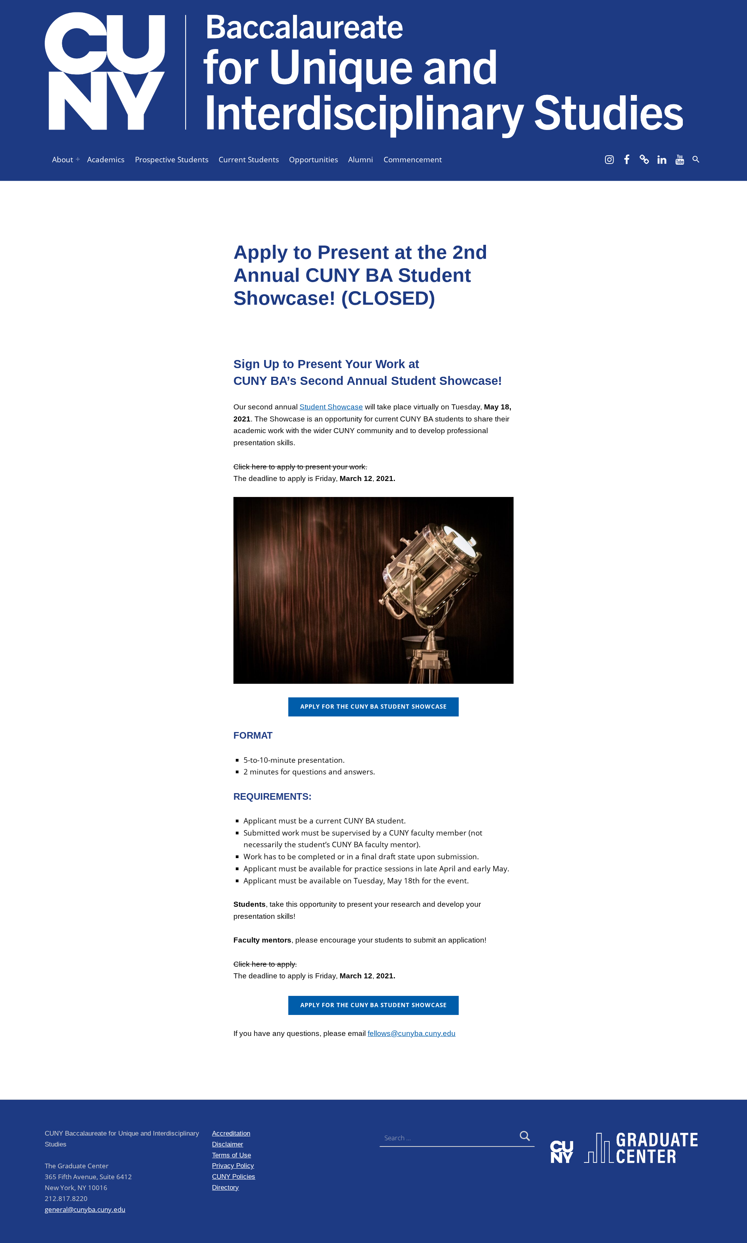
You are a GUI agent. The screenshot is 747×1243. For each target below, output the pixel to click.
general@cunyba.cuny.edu (85, 1209)
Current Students (249, 159)
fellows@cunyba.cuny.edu (412, 1033)
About (62, 159)
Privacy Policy (233, 1165)
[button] (696, 159)
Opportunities (313, 159)
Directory (225, 1187)
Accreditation (231, 1133)
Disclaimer (227, 1144)
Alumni (360, 159)
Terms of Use (231, 1155)
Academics (105, 159)
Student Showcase (331, 407)
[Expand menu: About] (78, 159)
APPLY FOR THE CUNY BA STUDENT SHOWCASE (373, 706)
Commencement (413, 159)
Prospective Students (172, 159)
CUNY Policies (233, 1176)
